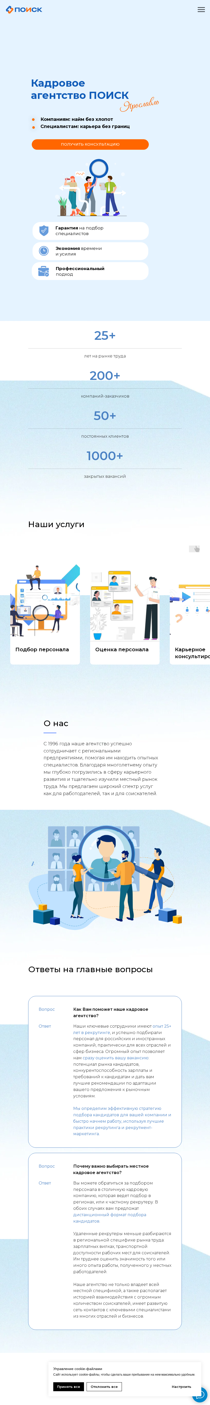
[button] (90, 144)
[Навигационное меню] (201, 9)
